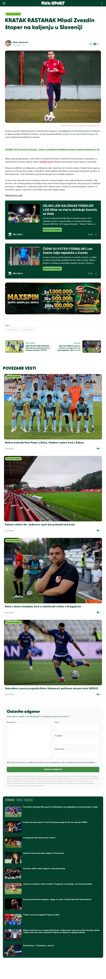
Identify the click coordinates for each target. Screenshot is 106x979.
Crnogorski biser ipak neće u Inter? (39, 838)
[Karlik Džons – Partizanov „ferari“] (13, 950)
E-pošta (59, 735)
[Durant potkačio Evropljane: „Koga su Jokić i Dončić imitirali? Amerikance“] (13, 904)
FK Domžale (28, 330)
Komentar (12, 722)
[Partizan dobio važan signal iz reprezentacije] (13, 873)
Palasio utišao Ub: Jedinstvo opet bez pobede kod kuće (40, 524)
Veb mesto (59, 749)
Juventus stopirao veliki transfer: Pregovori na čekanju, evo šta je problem (57, 884)
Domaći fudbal (13, 14)
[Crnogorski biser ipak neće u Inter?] (13, 842)
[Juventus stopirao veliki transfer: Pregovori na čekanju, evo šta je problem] (13, 888)
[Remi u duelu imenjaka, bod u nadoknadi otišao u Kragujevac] (53, 570)
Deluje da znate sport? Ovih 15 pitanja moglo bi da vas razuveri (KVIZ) (55, 822)
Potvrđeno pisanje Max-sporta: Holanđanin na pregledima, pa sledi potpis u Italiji (60, 807)
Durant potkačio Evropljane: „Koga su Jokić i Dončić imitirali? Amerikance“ (57, 899)
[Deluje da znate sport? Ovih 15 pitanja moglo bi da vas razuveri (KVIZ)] (13, 827)
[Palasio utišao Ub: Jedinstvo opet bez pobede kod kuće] (53, 488)
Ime (57, 722)
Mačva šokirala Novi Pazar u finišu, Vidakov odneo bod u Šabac (44, 442)
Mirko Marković (20, 42)
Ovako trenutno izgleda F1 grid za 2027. (41, 915)
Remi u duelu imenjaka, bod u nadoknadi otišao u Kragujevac (43, 606)
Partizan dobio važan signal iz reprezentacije (44, 868)
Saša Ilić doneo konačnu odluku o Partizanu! (43, 853)
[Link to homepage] (53, 3)
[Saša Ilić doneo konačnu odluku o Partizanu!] (13, 857)
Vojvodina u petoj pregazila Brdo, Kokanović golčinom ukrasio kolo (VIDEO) (51, 688)
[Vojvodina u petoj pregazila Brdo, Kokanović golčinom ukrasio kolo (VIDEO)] (53, 652)
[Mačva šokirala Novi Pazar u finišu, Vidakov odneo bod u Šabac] (53, 406)
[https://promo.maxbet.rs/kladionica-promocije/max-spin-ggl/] (53, 298)
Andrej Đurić (12, 330)
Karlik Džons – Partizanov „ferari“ (38, 945)
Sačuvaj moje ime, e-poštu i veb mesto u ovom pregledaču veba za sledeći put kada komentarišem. (53, 762)
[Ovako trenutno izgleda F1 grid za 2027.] (13, 919)
